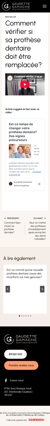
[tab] (19, 316)
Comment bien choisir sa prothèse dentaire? (12, 225)
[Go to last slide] (8, 289)
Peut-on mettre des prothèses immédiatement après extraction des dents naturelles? (37, 228)
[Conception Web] (37, 420)
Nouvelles (10, 17)
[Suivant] (42, 289)
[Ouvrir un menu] (44, 6)
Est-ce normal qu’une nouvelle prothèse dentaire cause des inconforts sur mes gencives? (25, 273)
